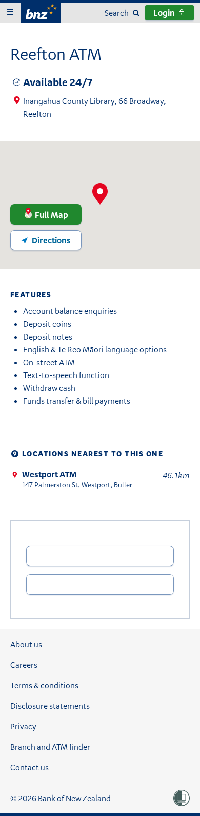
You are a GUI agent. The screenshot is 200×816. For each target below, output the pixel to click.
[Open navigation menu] (10, 13)
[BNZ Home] (41, 11)
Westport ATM (49, 474)
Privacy (23, 726)
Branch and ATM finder (50, 747)
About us (26, 644)
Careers (23, 665)
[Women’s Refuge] (181, 798)
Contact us (29, 767)
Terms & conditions (44, 685)
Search (117, 13)
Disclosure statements (50, 706)
